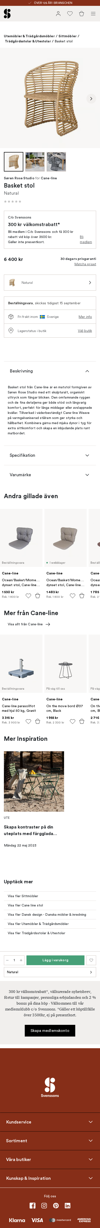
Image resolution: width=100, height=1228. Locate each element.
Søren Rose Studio (19, 178)
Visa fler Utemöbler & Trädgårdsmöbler (38, 924)
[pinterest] (56, 1206)
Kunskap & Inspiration (28, 1178)
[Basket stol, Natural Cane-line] (50, 98)
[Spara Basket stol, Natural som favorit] (91, 960)
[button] (12, 201)
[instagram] (44, 1206)
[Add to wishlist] (28, 596)
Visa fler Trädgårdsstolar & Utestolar (36, 933)
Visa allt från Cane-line (25, 624)
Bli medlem (86, 239)
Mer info (85, 316)
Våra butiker (18, 1159)
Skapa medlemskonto (50, 1030)
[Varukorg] (81, 13)
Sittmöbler (67, 36)
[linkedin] (67, 1206)
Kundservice (18, 1122)
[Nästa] (91, 99)
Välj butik (85, 330)
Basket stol (64, 41)
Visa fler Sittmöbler (23, 896)
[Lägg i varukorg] (38, 596)
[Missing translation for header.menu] (93, 13)
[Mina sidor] (58, 13)
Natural (12, 972)
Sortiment (16, 1141)
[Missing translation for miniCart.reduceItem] (7, 960)
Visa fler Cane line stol (25, 905)
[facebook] (32, 1206)
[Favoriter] (70, 13)
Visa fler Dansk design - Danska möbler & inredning (47, 914)
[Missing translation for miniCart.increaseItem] (21, 960)
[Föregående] (9, 99)
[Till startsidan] (7, 14)
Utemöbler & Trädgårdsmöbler (29, 36)
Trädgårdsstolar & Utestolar (28, 41)
